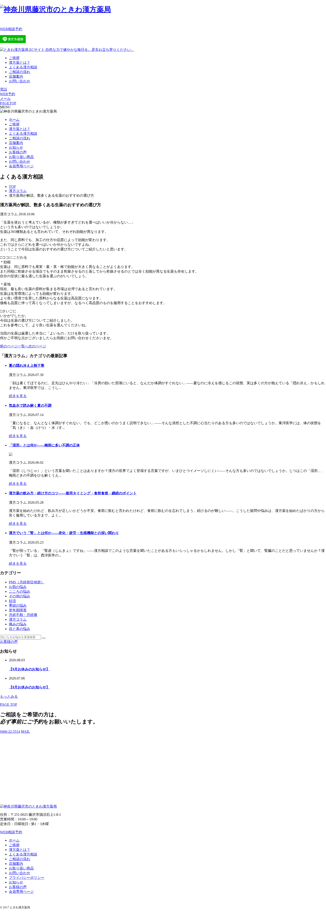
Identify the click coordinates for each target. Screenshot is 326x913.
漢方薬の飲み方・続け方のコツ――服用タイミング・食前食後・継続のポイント (73, 493)
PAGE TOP (8, 704)
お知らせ (16, 147)
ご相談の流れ (19, 72)
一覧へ (23, 346)
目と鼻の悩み (19, 629)
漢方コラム (18, 191)
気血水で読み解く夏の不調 (30, 405)
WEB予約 (7, 94)
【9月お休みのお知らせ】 (29, 669)
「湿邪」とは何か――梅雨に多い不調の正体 (44, 445)
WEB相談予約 (11, 29)
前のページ (9, 346)
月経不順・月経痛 (23, 615)
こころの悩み (19, 591)
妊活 (12, 601)
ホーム (14, 119)
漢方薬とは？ (19, 62)
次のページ (37, 346)
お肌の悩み (18, 587)
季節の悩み (18, 605)
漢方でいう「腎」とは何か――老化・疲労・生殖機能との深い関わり (64, 533)
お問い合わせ (19, 81)
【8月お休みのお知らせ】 (29, 687)
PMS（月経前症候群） (26, 582)
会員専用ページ (21, 166)
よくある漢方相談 (23, 67)
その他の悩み (19, 596)
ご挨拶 (14, 58)
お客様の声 (18, 152)
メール (5, 99)
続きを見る (18, 396)
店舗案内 (16, 76)
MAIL (25, 731)
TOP (12, 186)
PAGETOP (8, 103)
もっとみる (9, 696)
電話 (3, 89)
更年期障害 (18, 610)
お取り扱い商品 (21, 157)
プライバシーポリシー (26, 877)
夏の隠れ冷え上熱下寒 (26, 365)
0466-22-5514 (10, 731)
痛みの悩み (18, 624)
